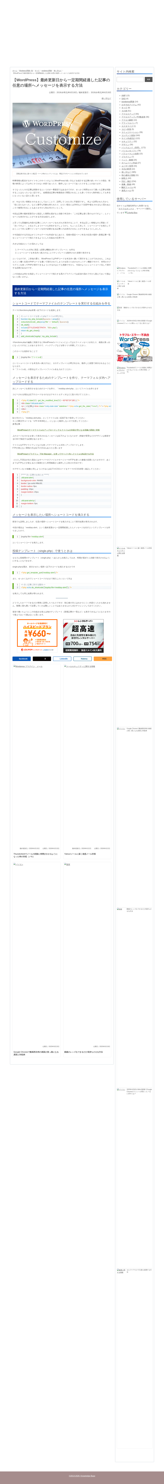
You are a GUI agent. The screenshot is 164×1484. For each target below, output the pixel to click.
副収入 (124, 178)
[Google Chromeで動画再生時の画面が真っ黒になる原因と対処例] (121, 294)
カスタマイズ (127, 126)
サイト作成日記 (128, 138)
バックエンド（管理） (131, 148)
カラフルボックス (126, 209)
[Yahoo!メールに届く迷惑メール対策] (121, 285)
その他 (124, 111)
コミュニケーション (130, 132)
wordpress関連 (47, 71)
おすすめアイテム (129, 105)
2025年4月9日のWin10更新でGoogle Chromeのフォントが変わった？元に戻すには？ (139, 1092)
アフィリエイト (128, 123)
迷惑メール (126, 191)
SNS (123, 99)
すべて (37, 71)
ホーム (14, 71)
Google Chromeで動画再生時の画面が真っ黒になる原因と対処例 (36, 1053)
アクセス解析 (127, 120)
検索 (148, 79)
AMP (123, 96)
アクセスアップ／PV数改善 (133, 117)
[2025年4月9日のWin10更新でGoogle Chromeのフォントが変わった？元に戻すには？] (121, 321)
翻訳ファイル (127, 187)
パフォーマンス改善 (130, 154)
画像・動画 (126, 184)
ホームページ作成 (129, 163)
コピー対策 (126, 129)
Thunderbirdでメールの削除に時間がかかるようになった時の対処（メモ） (36, 855)
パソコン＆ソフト (129, 151)
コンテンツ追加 (128, 135)
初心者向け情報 (128, 175)
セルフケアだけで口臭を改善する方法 (139, 1271)
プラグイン (126, 157)
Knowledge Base (26, 13)
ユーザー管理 (127, 166)
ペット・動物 (127, 160)
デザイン (125, 145)
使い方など (58, 71)
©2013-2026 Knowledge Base (82, 1476)
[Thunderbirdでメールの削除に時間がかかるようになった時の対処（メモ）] (121, 270)
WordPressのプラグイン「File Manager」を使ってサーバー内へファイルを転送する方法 (55, 454)
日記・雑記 (126, 181)
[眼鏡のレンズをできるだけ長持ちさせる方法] (119, 307)
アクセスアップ (128, 114)
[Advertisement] (82, 41)
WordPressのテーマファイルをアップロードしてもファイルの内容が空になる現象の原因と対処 (58, 430)
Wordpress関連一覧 (26, 71)
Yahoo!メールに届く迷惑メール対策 (80, 854)
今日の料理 (126, 169)
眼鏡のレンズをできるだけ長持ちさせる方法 (83, 1052)
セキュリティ (127, 141)
